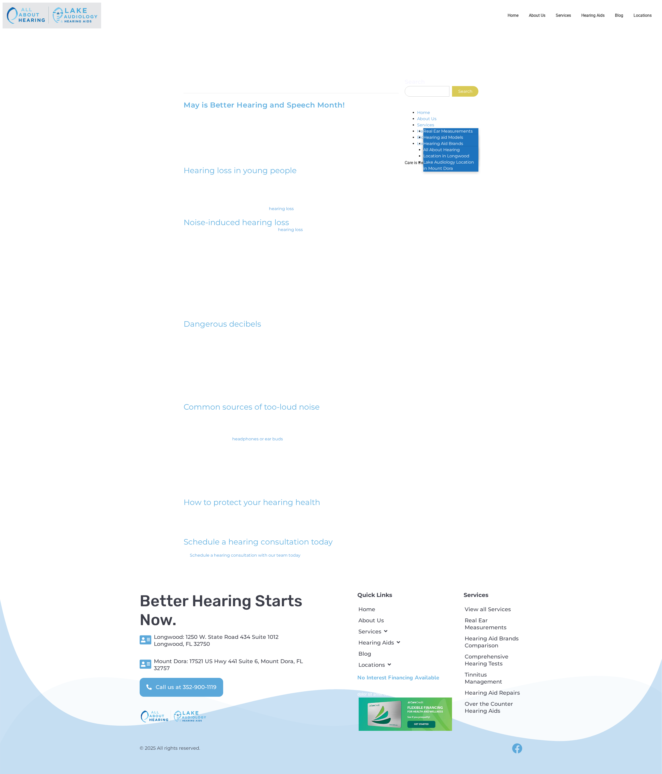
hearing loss (281, 208)
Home (513, 15)
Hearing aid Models (443, 137)
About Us (537, 15)
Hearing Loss (234, 85)
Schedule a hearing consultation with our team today (245, 555)
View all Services (488, 609)
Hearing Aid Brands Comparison (492, 642)
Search (415, 81)
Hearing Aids (593, 15)
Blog (619, 15)
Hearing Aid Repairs (492, 692)
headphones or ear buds (257, 438)
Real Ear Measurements (448, 131)
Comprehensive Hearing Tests (486, 660)
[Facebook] (517, 748)
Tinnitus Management (483, 678)
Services (563, 15)
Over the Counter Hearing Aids (489, 707)
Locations (643, 15)
